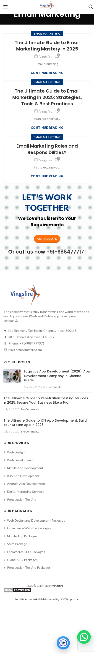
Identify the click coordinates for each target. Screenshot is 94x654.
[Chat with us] (63, 642)
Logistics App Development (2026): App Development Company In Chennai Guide (57, 375)
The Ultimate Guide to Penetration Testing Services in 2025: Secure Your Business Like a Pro (45, 400)
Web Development (20, 460)
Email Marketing (47, 33)
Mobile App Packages (22, 536)
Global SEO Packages (22, 560)
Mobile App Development (25, 468)
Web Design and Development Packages (36, 520)
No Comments (52, 387)
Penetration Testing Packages (29, 567)
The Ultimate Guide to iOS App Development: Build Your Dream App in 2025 (45, 422)
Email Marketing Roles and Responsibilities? (47, 149)
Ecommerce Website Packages (29, 528)
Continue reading (47, 72)
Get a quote (47, 238)
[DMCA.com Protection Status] (47, 590)
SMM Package (17, 544)
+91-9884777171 (66, 251)
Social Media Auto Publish (30, 599)
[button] (84, 637)
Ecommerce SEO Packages (26, 552)
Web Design (16, 452)
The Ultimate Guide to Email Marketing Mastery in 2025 (47, 45)
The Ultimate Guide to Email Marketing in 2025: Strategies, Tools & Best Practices (47, 97)
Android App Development (26, 483)
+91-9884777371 (31, 343)
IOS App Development (23, 476)
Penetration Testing (21, 499)
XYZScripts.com (70, 599)
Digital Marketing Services (25, 491)
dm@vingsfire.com (29, 350)
